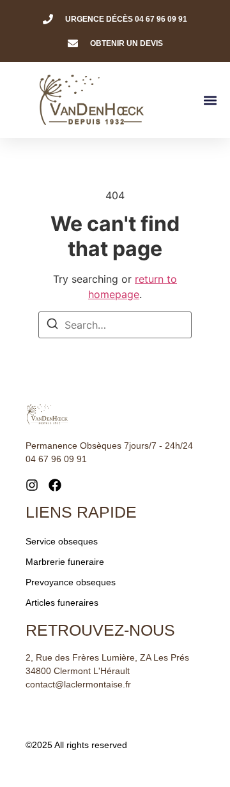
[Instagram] (32, 485)
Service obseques (62, 541)
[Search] (52, 325)
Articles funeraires (62, 602)
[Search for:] (115, 324)
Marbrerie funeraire (65, 561)
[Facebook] (55, 485)
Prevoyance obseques (71, 582)
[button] (209, 99)
